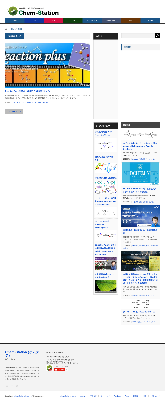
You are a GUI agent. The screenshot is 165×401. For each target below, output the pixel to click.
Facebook (117, 396)
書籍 (131, 20)
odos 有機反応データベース (144, 159)
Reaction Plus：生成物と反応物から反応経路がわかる (27, 91)
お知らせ (83, 396)
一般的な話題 (137, 202)
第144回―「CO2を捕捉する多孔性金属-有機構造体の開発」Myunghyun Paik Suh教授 (105, 249)
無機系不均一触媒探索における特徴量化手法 (140, 231)
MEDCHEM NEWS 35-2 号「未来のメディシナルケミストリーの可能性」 (140, 190)
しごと (72, 20)
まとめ (150, 20)
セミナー (142, 246)
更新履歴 (93, 396)
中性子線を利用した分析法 (106, 178)
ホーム (14, 20)
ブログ (34, 20)
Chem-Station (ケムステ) (22, 353)
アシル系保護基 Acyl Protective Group (103, 133)
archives (135, 246)
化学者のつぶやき (20, 102)
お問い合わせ (155, 396)
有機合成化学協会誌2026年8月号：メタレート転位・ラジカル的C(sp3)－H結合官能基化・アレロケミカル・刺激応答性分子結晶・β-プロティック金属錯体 (140, 278)
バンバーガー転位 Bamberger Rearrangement (102, 224)
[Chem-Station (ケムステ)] (33, 11)
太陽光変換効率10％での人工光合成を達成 (105, 275)
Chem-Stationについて (68, 396)
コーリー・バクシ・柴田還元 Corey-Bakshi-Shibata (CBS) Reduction (106, 201)
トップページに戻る (14, 111)
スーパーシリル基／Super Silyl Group (139, 312)
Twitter (127, 396)
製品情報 (45, 102)
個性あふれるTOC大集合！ (104, 158)
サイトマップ (105, 396)
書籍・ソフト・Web (34, 102)
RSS (17, 385)
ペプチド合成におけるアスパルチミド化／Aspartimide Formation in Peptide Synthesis (140, 146)
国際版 (135, 396)
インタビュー (92, 20)
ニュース (53, 20)
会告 (147, 246)
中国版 (144, 396)
